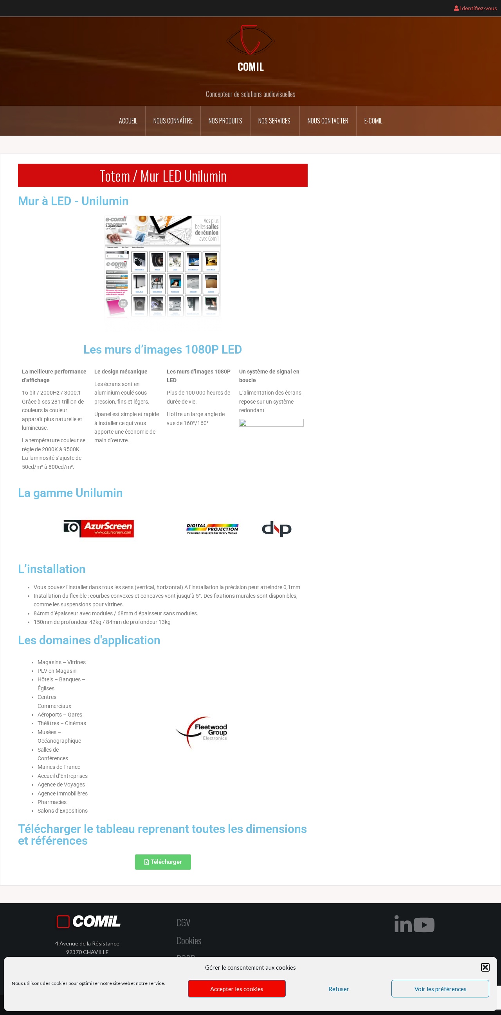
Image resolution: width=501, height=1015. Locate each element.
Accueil (128, 120)
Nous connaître (173, 120)
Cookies (189, 940)
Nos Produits (225, 120)
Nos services (275, 120)
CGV (184, 922)
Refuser (338, 988)
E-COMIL (373, 120)
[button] (485, 967)
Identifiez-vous (478, 8)
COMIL (251, 66)
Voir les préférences (440, 988)
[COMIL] (250, 39)
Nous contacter (328, 120)
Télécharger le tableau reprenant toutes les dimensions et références (162, 834)
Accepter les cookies (236, 988)
